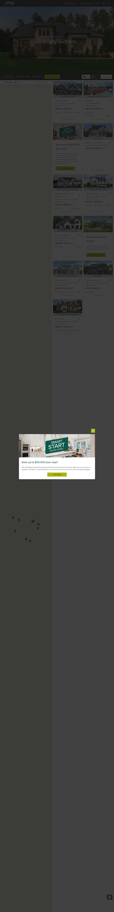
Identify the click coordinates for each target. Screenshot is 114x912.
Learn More (57, 474)
